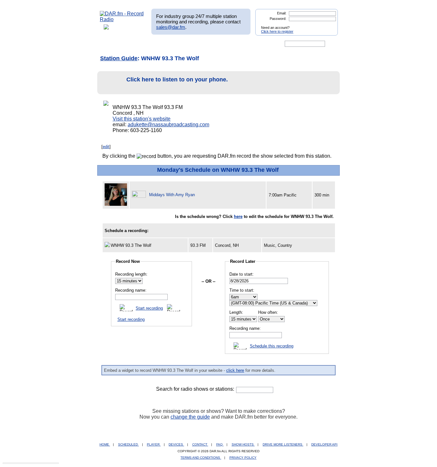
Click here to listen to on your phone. (177, 79)
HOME (104, 444)
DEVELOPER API (324, 444)
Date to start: (241, 274)
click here (235, 370)
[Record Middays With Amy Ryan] (140, 194)
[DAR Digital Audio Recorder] (110, 43)
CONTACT (200, 444)
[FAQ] (224, 43)
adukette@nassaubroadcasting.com (168, 124)
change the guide (190, 417)
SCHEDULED (128, 444)
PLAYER (154, 444)
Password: (278, 19)
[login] (328, 25)
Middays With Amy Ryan (172, 194)
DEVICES (176, 444)
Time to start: (241, 290)
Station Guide (119, 58)
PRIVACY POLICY (243, 457)
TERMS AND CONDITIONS (200, 457)
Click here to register (277, 31)
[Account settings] (249, 43)
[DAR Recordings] (142, 43)
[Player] (173, 43)
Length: (236, 312)
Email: (281, 13)
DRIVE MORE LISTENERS (283, 444)
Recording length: (131, 274)
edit (106, 146)
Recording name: (131, 290)
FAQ (220, 444)
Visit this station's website (142, 118)
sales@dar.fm (170, 27)
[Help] (199, 43)
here (238, 216)
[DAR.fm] (122, 19)
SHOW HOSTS (243, 444)
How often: (268, 312)
